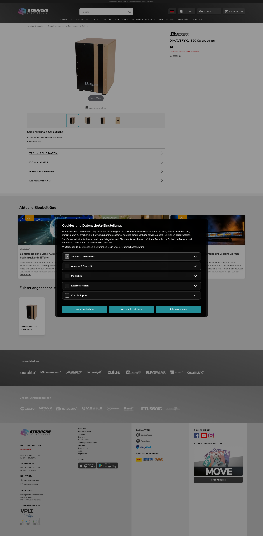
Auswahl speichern (131, 309)
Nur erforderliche (84, 309)
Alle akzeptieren (178, 309)
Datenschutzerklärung (133, 246)
